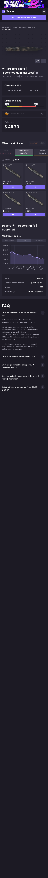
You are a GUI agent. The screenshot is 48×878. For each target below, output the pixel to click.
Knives (14, 27)
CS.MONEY (6, 27)
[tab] (9, 240)
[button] (13, 187)
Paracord (22, 27)
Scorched (31, 27)
